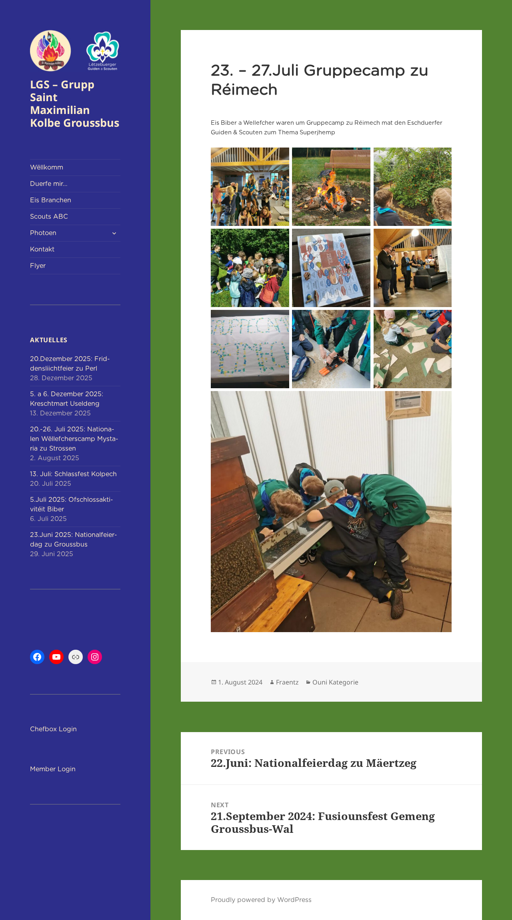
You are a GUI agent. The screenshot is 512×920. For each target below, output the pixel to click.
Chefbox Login (53, 729)
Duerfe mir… (49, 184)
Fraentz (287, 682)
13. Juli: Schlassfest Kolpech (73, 474)
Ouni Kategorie (335, 682)
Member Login (53, 769)
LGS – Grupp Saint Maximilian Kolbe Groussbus (74, 103)
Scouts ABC (49, 216)
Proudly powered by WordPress (261, 900)
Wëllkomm (46, 167)
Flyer (38, 265)
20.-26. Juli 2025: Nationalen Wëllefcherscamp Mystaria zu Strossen (74, 438)
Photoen (43, 233)
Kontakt (42, 249)
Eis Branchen (50, 200)
